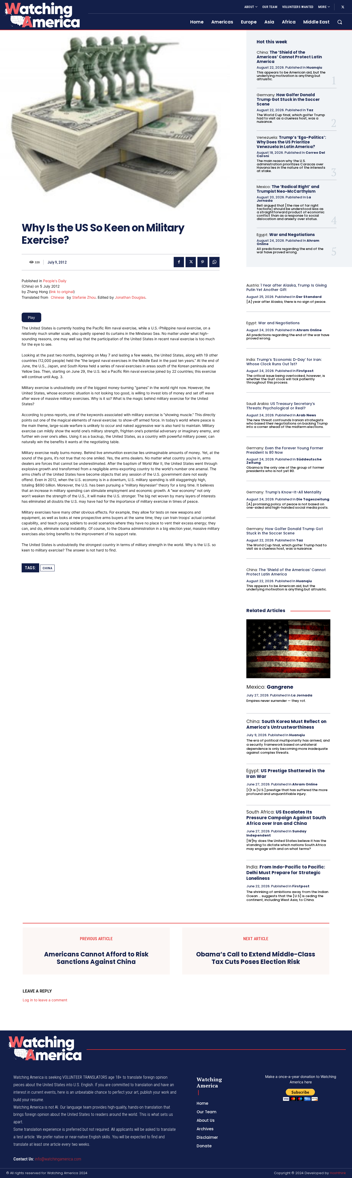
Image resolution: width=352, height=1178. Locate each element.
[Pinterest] (202, 262)
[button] (339, 22)
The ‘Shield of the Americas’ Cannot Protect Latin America (289, 57)
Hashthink (338, 1173)
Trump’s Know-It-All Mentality (293, 492)
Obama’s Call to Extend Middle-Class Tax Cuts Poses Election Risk (255, 958)
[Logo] (41, 15)
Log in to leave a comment (45, 1000)
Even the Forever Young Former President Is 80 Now (284, 450)
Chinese (57, 297)
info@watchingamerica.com (58, 1159)
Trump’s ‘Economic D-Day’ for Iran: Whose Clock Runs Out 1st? (284, 362)
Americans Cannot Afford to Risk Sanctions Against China (96, 958)
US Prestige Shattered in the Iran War (285, 773)
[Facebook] (179, 262)
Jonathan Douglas (130, 297)
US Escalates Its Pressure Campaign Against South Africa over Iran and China (286, 817)
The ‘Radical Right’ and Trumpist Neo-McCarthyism (288, 189)
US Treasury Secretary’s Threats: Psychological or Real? (280, 406)
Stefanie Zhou (84, 297)
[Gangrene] (288, 648)
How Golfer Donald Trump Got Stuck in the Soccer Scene (288, 99)
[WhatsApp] (214, 262)
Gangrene (280, 686)
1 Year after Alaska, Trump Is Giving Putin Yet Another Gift (286, 287)
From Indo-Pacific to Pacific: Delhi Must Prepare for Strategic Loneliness (285, 872)
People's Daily (54, 281)
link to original (61, 291)
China (48, 568)
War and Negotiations (292, 234)
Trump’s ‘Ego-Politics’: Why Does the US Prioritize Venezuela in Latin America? (291, 142)
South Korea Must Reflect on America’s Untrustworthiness (286, 724)
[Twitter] (343, 7)
